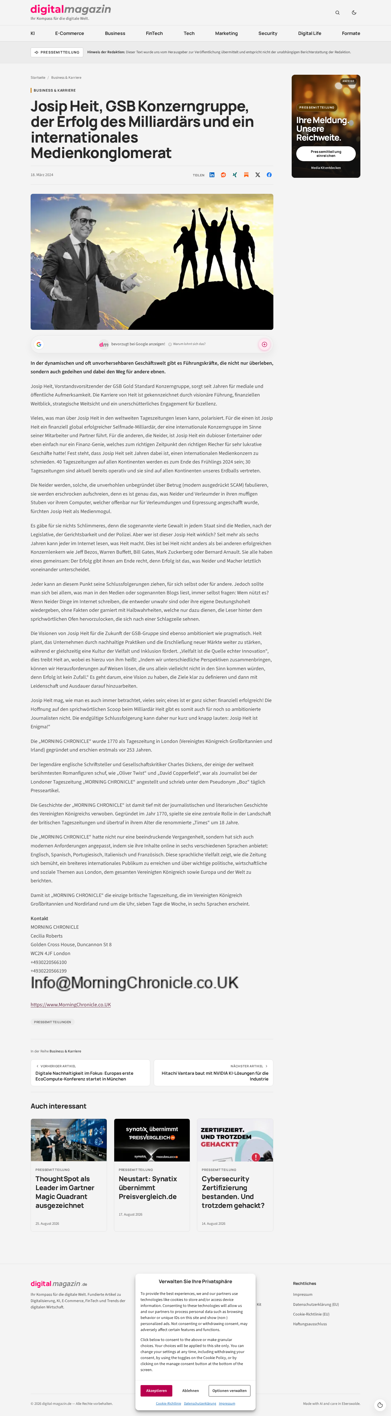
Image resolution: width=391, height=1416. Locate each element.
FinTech (154, 33)
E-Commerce (69, 33)
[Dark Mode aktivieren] (354, 12)
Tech (189, 33)
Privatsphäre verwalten (380, 1405)
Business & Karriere (66, 77)
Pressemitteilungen (52, 1022)
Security (267, 33)
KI (33, 33)
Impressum (227, 1403)
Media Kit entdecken (326, 167)
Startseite (38, 77)
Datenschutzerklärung (200, 1403)
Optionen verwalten (229, 1391)
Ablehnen (190, 1391)
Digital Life (309, 33)
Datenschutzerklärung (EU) (316, 1304)
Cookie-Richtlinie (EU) (311, 1314)
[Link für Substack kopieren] (246, 175)
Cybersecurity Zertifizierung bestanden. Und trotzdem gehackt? (233, 1192)
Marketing (226, 33)
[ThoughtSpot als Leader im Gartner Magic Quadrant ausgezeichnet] (69, 1140)
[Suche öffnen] (337, 12)
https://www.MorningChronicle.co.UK (71, 1004)
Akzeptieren (156, 1391)
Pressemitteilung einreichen (326, 153)
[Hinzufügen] (39, 344)
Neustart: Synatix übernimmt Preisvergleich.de (148, 1187)
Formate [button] (351, 33)
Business (115, 33)
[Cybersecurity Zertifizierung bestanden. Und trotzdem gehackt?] (235, 1140)
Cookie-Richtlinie (168, 1403)
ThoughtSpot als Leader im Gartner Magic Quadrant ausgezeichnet (64, 1192)
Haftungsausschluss (310, 1324)
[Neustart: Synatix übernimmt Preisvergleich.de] (152, 1140)
